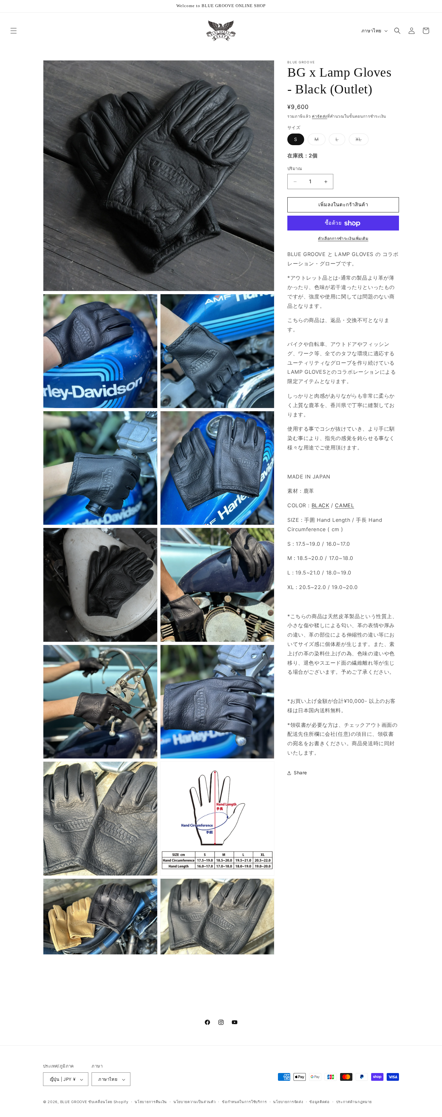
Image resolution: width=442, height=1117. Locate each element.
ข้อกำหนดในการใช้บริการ (244, 1102)
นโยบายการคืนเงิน (151, 1102)
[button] (13, 31)
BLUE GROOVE (73, 1102)
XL (362, 140)
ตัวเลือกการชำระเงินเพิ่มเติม (343, 238)
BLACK (320, 505)
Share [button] (300, 773)
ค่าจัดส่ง (319, 116)
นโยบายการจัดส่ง (288, 1102)
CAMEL (344, 505)
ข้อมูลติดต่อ (319, 1102)
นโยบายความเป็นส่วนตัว (194, 1102)
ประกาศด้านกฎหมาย (354, 1102)
